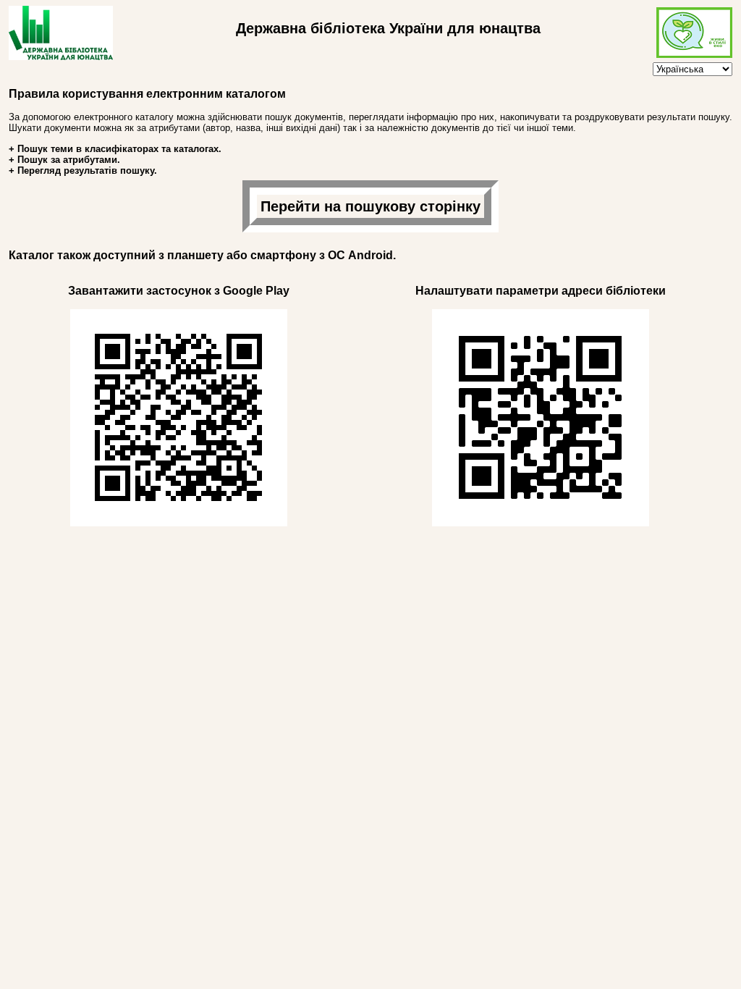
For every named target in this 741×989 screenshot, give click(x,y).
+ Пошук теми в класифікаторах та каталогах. (115, 148)
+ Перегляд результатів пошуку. (83, 170)
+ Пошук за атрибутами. (64, 159)
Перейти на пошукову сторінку (370, 206)
